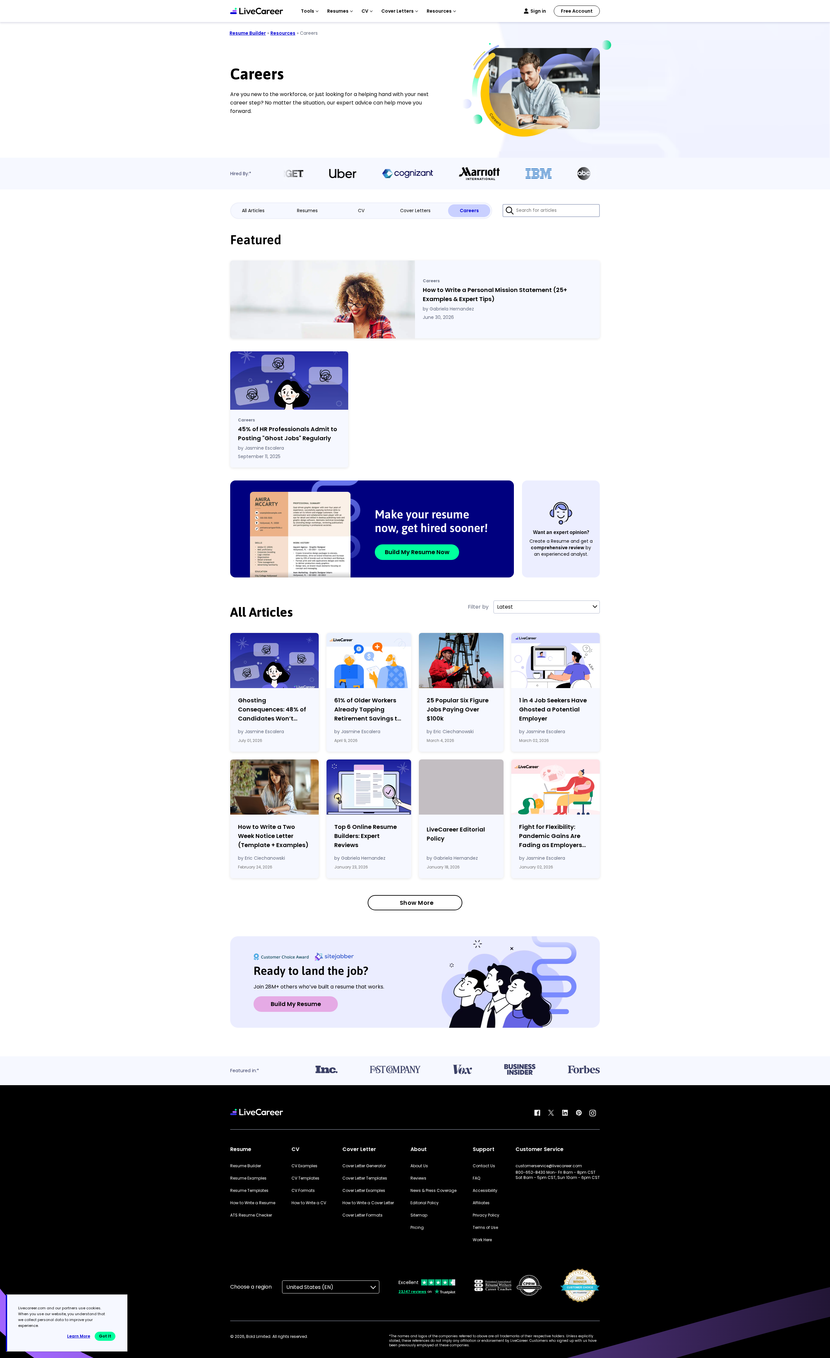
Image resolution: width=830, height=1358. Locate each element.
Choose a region (251, 1287)
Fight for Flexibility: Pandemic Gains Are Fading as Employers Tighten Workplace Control (550, 836)
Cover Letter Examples (363, 1190)
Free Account (577, 11)
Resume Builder (248, 33)
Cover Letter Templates (364, 1178)
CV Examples (304, 1166)
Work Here (482, 1240)
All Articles (253, 210)
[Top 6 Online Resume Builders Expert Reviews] (368, 787)
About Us (419, 1166)
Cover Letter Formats (362, 1215)
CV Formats (303, 1190)
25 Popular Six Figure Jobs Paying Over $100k (458, 709)
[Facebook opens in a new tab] (537, 1113)
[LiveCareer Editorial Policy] (461, 788)
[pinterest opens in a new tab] (579, 1113)
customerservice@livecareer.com (549, 1166)
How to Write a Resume (252, 1203)
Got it (105, 1336)
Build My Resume (296, 1004)
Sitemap (418, 1215)
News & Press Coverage (433, 1190)
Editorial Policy (424, 1203)
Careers (469, 210)
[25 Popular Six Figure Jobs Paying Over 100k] (461, 660)
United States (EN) (309, 1287)
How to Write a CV (308, 1203)
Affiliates (481, 1203)
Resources (282, 33)
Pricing (417, 1227)
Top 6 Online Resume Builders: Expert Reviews (365, 836)
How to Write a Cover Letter (368, 1203)
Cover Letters (415, 210)
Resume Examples (248, 1178)
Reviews (418, 1178)
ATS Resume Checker (251, 1215)
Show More (417, 903)
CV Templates (305, 1178)
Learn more (78, 1336)
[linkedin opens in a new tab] (565, 1113)
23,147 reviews (412, 1291)
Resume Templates (249, 1190)
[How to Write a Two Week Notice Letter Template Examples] (274, 787)
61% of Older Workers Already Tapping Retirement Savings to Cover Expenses (367, 709)
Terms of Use (485, 1227)
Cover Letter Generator (364, 1166)
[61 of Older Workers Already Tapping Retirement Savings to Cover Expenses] (368, 660)
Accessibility (485, 1190)
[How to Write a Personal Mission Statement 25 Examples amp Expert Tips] (322, 299)
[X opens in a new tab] (551, 1113)
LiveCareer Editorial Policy (456, 834)
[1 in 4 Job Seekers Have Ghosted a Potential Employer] (555, 660)
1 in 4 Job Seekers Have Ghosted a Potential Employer (553, 709)
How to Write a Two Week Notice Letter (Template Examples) (273, 836)
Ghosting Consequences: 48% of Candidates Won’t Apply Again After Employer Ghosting (272, 709)
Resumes (307, 210)
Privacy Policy (486, 1215)
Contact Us (484, 1166)
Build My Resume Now (417, 552)
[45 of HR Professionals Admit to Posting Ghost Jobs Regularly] (289, 380)
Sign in (538, 11)
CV (361, 210)
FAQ (476, 1178)
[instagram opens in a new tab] (593, 1113)
